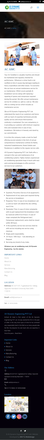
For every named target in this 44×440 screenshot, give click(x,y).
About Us (7, 261)
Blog (5, 275)
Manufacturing (9, 268)
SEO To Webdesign (27, 437)
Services (7, 265)
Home (14, 28)
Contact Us (8, 272)
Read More (18, 333)
